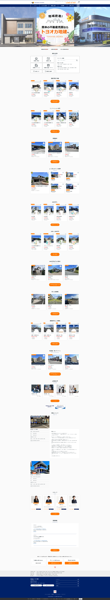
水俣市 (61, 64)
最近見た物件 (49, 71)
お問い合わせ (71, 5)
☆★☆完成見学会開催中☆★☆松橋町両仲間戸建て (40, 540)
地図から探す (53, 5)
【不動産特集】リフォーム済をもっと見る (55, 131)
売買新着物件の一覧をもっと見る (55, 161)
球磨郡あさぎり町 (58, 571)
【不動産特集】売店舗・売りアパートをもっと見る (55, 374)
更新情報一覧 (55, 550)
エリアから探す (44, 5)
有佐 (46, 575)
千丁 (44, 575)
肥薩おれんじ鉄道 (42, 574)
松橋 (54, 575)
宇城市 (44, 571)
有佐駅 (75, 67)
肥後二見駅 (61, 69)
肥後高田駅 (64, 67)
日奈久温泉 (50, 575)
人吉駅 (58, 69)
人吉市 (68, 64)
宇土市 (71, 64)
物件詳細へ (35, 531)
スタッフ (57, 581)
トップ (35, 5)
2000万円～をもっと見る (55, 224)
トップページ (57, 579)
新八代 (39, 575)
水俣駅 (68, 69)
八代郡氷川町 (64, 64)
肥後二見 (56, 575)
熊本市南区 (62, 571)
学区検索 (39, 58)
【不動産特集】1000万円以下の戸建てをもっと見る (55, 284)
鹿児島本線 (38, 574)
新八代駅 (61, 67)
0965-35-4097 (38, 563)
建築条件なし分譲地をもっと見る (55, 343)
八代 (37, 575)
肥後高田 (42, 575)
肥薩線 (46, 574)
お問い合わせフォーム (55, 563)
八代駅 (58, 67)
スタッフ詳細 (33, 509)
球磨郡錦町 (54, 571)
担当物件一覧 (38, 509)
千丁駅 (68, 67)
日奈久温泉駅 (72, 67)
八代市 (58, 64)
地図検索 (36, 60)
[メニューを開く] (78, 5)
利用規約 (53, 594)
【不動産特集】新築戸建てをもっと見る (55, 101)
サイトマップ (63, 594)
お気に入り (37, 71)
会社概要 (62, 5)
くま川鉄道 (53, 574)
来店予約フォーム (72, 563)
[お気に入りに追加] (40, 81)
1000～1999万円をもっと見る (55, 254)
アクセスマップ (58, 583)
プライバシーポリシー (58, 594)
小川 (47, 575)
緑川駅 (65, 69)
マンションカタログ (47, 594)
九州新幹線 (49, 574)
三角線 (56, 574)
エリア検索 (33, 58)
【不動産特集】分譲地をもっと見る (55, 313)
